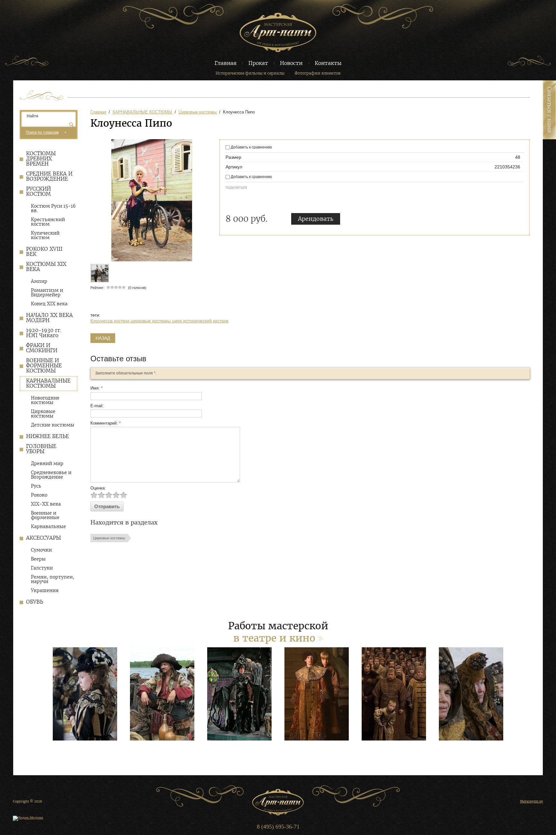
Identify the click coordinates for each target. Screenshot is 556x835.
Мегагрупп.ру (531, 801)
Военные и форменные (45, 515)
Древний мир (47, 463)
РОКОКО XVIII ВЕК (44, 251)
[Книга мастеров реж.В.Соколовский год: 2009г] (239, 694)
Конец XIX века (49, 304)
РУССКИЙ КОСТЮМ (38, 191)
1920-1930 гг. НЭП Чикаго (43, 333)
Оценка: (98, 488)
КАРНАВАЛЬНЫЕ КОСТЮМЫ (48, 383)
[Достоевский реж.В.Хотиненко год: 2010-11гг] (85, 694)
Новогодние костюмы (45, 400)
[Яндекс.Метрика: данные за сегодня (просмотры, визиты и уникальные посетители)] (28, 818)
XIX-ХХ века (46, 504)
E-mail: (97, 405)
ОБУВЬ (34, 601)
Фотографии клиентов (317, 73)
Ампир (39, 281)
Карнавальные (48, 526)
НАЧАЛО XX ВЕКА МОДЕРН (49, 318)
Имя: (96, 388)
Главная (225, 63)
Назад (103, 338)
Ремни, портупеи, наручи (52, 579)
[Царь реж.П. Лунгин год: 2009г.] (316, 694)
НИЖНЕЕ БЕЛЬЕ (47, 436)
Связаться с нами (549, 109)
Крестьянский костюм (48, 222)
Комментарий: (105, 423)
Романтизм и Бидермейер (47, 292)
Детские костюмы (52, 425)
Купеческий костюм (45, 235)
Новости (291, 63)
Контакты (328, 63)
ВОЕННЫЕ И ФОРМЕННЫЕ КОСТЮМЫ (44, 365)
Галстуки (42, 568)
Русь (36, 486)
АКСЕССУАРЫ (43, 537)
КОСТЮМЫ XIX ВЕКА (46, 267)
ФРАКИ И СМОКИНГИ (41, 348)
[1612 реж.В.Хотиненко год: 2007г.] (162, 694)
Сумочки (41, 550)
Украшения (45, 590)
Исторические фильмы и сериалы (250, 73)
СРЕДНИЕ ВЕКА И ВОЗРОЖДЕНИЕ (49, 176)
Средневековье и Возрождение (51, 475)
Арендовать (315, 218)
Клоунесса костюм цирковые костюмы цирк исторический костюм (159, 320)
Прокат (258, 63)
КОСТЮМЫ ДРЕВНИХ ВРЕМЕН (41, 158)
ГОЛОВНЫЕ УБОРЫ (41, 449)
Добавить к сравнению (251, 147)
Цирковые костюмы (43, 414)
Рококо (39, 495)
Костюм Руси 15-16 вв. (53, 208)
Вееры (38, 559)
